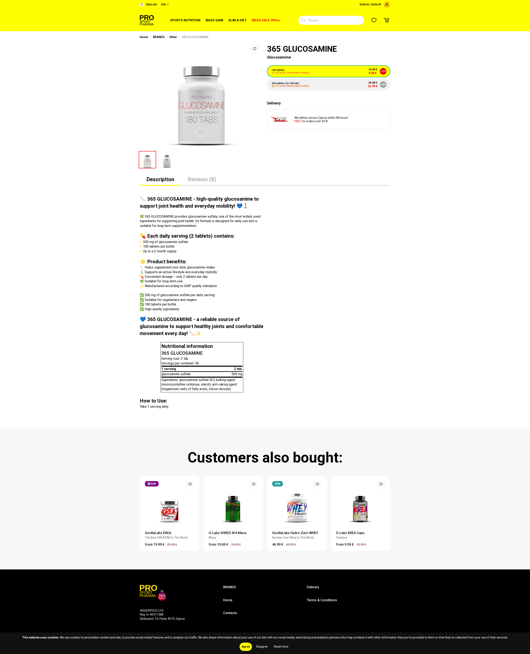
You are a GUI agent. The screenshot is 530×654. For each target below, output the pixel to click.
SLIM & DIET (237, 20)
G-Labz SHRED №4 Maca (227, 533)
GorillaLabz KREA (158, 533)
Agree (246, 646)
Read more (281, 646)
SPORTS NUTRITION (185, 20)
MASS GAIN (214, 20)
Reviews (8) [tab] (202, 179)
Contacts (230, 613)
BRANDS (159, 37)
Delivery (313, 587)
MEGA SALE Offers (266, 20)
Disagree (262, 646)
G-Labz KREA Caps (350, 533)
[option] (201, 95)
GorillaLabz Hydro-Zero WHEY (295, 533)
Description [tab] (160, 179)
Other (173, 37)
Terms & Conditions (322, 600)
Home (144, 37)
